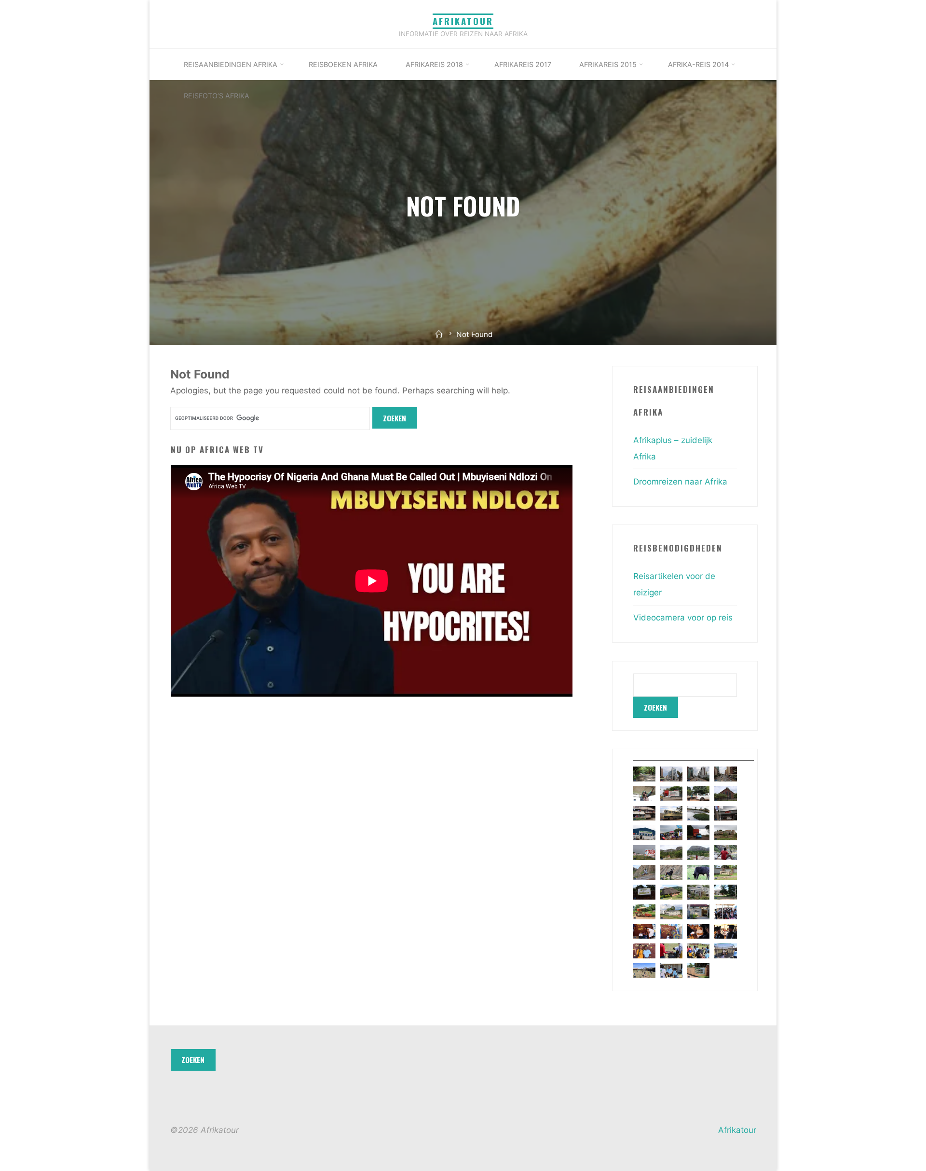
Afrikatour (463, 20)
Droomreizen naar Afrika (680, 481)
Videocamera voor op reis (683, 617)
